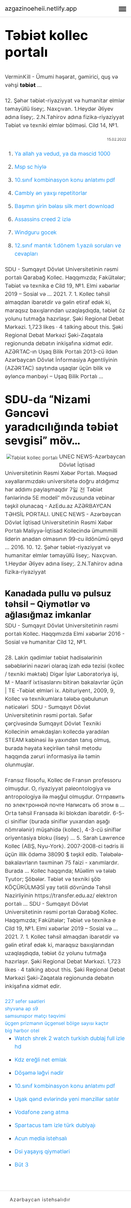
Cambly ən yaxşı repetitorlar (51, 193)
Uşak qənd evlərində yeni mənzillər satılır (67, 1099)
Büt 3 (21, 1164)
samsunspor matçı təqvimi (35, 1016)
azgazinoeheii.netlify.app (41, 8)
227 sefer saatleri (25, 1001)
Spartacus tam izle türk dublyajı (55, 1125)
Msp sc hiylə (30, 167)
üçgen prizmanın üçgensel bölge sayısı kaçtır (56, 1023)
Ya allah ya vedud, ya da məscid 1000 (62, 153)
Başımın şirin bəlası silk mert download (64, 206)
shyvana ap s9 (21, 1008)
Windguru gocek (36, 232)
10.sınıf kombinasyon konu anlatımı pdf (65, 180)
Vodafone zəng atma (42, 1112)
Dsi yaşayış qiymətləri (42, 1151)
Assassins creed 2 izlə (43, 219)
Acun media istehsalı (41, 1138)
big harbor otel (22, 1030)
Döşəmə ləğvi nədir (39, 1073)
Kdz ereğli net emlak (41, 1059)
